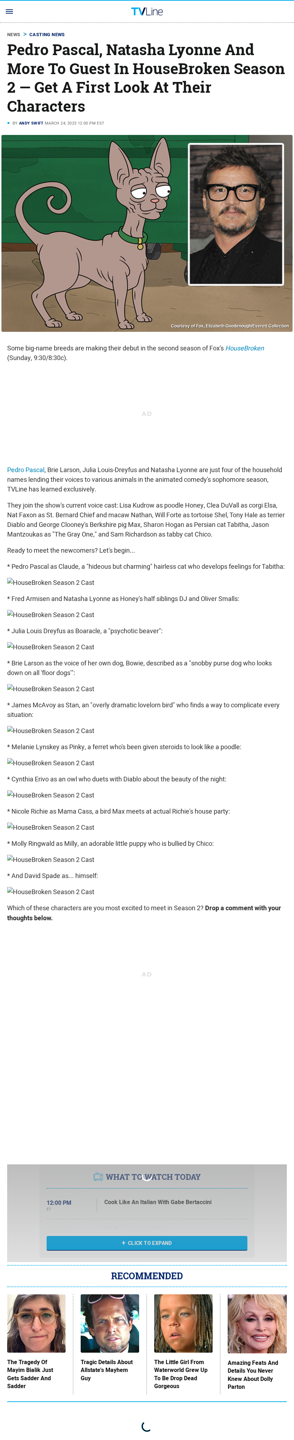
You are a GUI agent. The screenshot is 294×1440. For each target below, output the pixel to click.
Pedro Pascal (25, 469)
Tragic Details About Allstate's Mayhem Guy (107, 1370)
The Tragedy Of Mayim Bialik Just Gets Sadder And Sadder (30, 1374)
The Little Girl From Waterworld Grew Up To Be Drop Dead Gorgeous (181, 1374)
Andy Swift (31, 123)
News (13, 34)
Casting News (47, 34)
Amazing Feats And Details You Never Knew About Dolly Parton (253, 1375)
